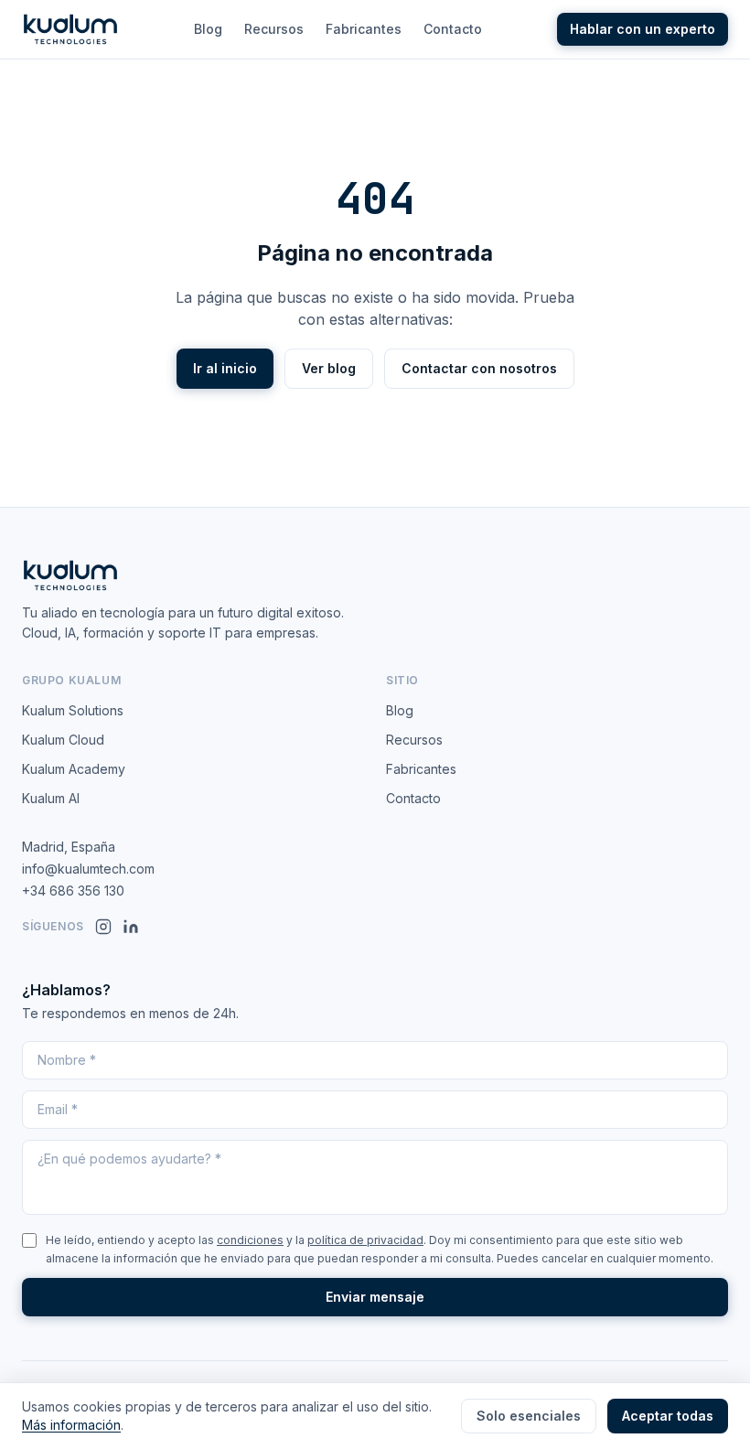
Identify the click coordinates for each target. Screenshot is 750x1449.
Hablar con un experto (642, 29)
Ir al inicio (225, 368)
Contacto (452, 29)
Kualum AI (51, 798)
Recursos (274, 29)
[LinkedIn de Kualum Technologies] (131, 926)
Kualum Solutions (72, 710)
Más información (71, 1425)
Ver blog (329, 368)
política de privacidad (365, 1240)
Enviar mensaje (375, 1296)
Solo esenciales (529, 1415)
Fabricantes (364, 29)
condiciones (250, 1240)
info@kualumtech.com (88, 868)
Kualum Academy (73, 769)
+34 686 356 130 (73, 890)
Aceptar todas (667, 1415)
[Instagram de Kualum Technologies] (103, 926)
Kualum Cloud (63, 739)
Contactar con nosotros (479, 368)
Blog (208, 29)
